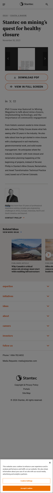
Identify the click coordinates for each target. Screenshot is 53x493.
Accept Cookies (27, 488)
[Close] (50, 463)
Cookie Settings (26, 481)
